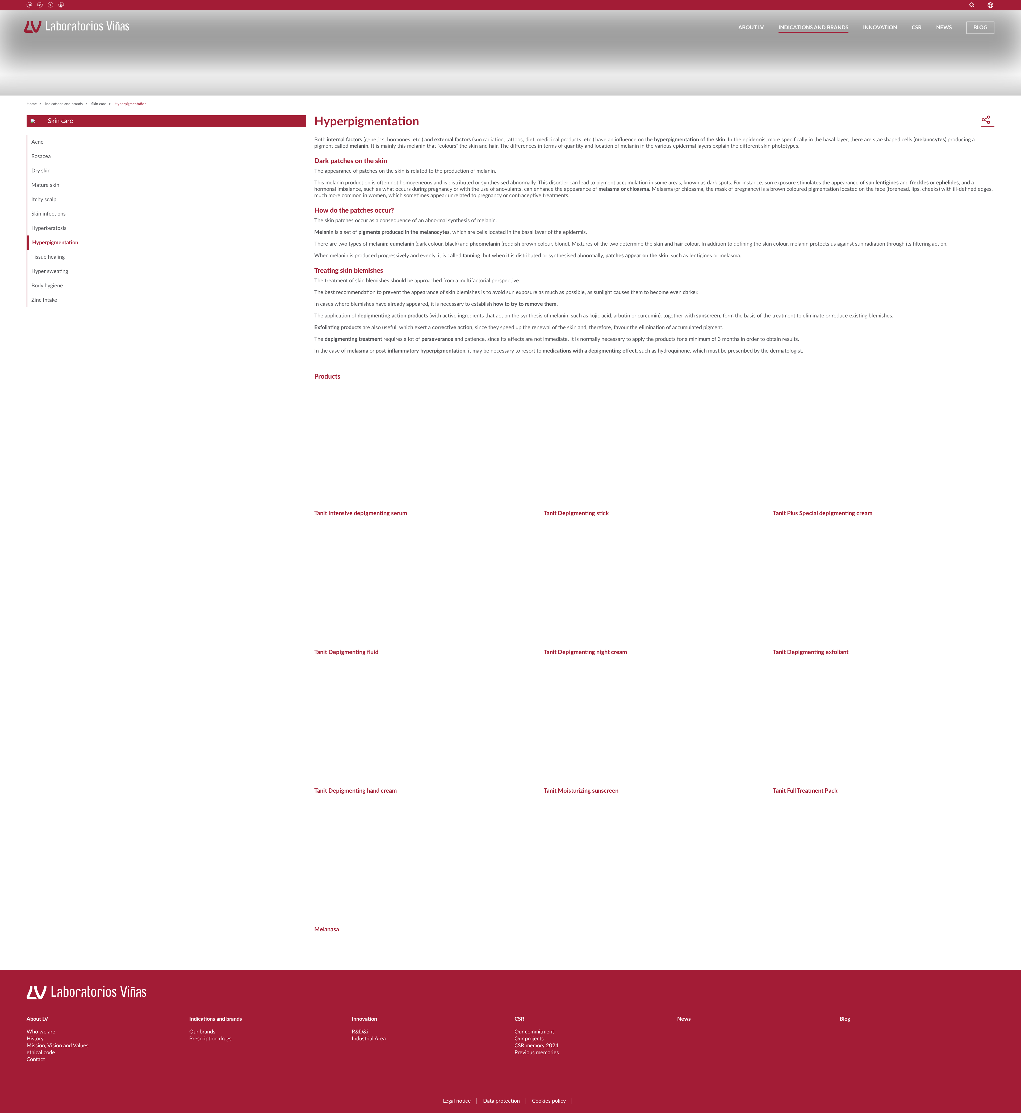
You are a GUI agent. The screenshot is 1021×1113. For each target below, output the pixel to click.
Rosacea (41, 156)
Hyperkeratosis (48, 228)
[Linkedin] (40, 4)
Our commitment (534, 1032)
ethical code (41, 1052)
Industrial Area (369, 1038)
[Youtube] (61, 4)
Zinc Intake (44, 300)
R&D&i (360, 1032)
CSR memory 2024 (536, 1045)
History (35, 1038)
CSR (917, 27)
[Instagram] (29, 4)
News (944, 27)
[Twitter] (50, 4)
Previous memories (536, 1052)
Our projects (529, 1038)
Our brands (202, 1032)
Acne (37, 142)
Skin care (98, 104)
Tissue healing (48, 257)
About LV (751, 27)
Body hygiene (47, 285)
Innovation (880, 27)
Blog (980, 27)
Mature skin (45, 185)
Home (32, 104)
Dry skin (41, 170)
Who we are (41, 1032)
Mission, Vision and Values (58, 1045)
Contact (36, 1059)
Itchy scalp (43, 199)
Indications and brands (813, 27)
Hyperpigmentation (131, 104)
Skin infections (48, 214)
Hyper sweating (49, 271)
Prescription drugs (210, 1038)
